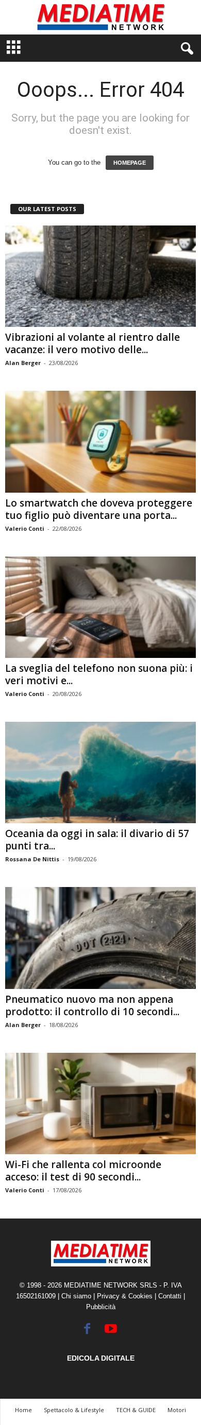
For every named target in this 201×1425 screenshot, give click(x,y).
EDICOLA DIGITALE (101, 1358)
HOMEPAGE (129, 163)
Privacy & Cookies (125, 1296)
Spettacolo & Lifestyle (74, 1410)
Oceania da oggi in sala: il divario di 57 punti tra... (97, 840)
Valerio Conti (24, 528)
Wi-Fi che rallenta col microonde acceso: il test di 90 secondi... (83, 1171)
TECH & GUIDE (136, 1410)
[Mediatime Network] (100, 17)
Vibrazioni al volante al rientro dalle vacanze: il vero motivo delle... (92, 343)
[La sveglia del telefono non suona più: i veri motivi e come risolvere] (100, 607)
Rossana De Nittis (32, 859)
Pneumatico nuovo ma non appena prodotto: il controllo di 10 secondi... (92, 1005)
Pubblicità (100, 1307)
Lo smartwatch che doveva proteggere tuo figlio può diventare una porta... (98, 509)
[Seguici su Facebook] (87, 1329)
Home (23, 1410)
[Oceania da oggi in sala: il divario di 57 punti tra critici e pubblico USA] (100, 772)
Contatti (169, 1296)
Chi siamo (76, 1296)
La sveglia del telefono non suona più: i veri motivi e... (99, 674)
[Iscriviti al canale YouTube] (111, 1329)
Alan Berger (23, 363)
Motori (176, 1410)
